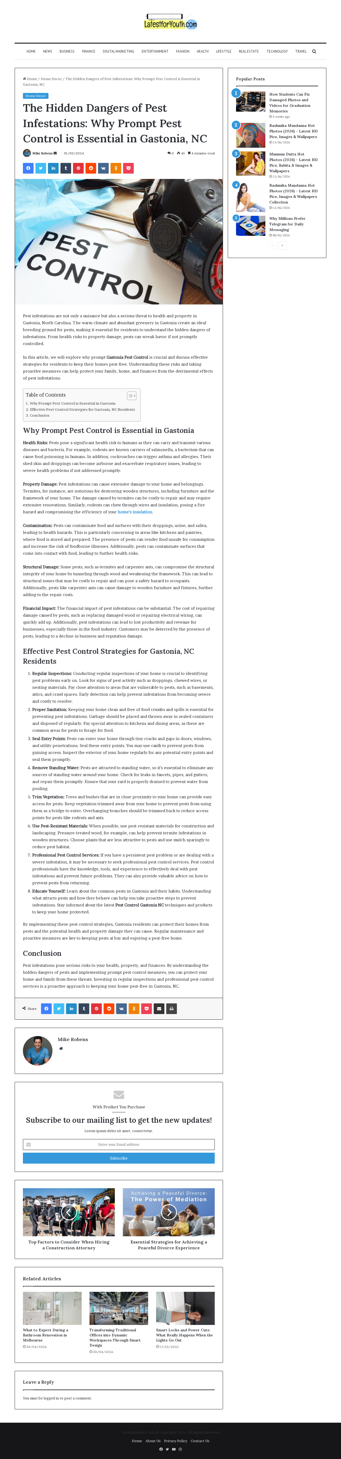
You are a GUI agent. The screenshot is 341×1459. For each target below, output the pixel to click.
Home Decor (51, 79)
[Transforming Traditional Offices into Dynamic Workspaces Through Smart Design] (119, 1308)
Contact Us (200, 1441)
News (47, 51)
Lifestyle (224, 51)
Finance (88, 51)
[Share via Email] (159, 1008)
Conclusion (39, 415)
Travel (301, 51)
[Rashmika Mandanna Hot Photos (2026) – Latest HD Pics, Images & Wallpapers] (250, 135)
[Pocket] (128, 168)
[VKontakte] (103, 168)
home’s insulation (135, 511)
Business (67, 51)
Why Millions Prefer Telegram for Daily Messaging (287, 224)
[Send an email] (55, 153)
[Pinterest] (78, 168)
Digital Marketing (118, 51)
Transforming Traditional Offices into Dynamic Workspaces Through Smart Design (115, 1338)
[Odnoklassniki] (116, 168)
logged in (51, 1398)
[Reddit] (91, 168)
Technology (277, 51)
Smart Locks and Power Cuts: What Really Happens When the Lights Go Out (184, 1335)
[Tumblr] (65, 168)
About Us (153, 1441)
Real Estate (249, 51)
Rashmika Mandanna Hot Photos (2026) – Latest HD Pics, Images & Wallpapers (293, 131)
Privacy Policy (175, 1441)
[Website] (61, 1048)
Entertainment (155, 51)
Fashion (182, 51)
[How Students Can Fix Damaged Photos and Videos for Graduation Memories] (250, 102)
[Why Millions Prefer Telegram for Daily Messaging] (250, 226)
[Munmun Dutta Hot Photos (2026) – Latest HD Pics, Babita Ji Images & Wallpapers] (250, 163)
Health (203, 51)
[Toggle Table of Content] (129, 395)
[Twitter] (40, 168)
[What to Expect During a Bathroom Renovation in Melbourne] (52, 1308)
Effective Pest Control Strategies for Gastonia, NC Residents (82, 409)
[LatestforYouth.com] (170, 21)
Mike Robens (43, 153)
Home (31, 51)
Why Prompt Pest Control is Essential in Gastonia (72, 403)
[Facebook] (28, 168)
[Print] (171, 1008)
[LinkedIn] (53, 168)
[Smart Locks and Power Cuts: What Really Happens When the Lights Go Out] (185, 1308)
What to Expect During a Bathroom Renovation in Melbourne (45, 1335)
